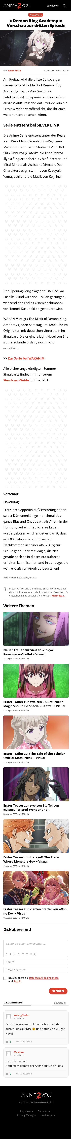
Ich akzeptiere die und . (33, 979)
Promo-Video (36, 14)
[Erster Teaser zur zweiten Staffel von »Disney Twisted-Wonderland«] (36, 784)
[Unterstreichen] (14, 954)
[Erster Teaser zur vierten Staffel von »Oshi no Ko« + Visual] (36, 888)
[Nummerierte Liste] (22, 954)
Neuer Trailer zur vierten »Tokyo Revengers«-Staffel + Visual (28, 652)
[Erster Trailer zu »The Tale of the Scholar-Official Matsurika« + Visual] (36, 732)
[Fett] (6, 954)
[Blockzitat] (30, 954)
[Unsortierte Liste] (26, 954)
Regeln (17, 981)
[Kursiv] (10, 954)
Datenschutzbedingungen (44, 977)
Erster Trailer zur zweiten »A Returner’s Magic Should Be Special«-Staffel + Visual (34, 704)
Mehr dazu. (58, 595)
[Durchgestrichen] (18, 954)
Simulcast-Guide (16, 380)
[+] (34, 954)
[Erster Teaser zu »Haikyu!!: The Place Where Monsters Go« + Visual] (36, 836)
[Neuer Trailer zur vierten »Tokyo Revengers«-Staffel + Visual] (36, 629)
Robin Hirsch (14, 70)
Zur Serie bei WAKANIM (26, 358)
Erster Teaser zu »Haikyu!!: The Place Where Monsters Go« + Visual (31, 859)
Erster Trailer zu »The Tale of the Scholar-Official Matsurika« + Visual (34, 756)
